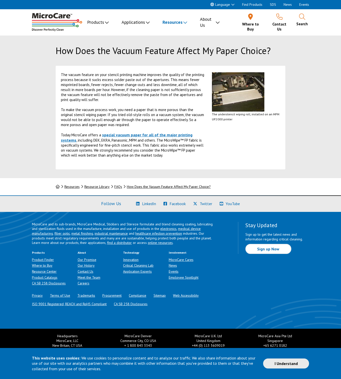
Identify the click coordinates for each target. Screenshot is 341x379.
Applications (133, 22)
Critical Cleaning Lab (138, 265)
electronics (168, 228)
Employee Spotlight (183, 277)
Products (95, 22)
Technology (131, 252)
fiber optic (62, 233)
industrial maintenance (111, 233)
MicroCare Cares (181, 259)
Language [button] (222, 4)
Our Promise (87, 259)
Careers (83, 283)
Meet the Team (89, 277)
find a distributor (119, 242)
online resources (160, 242)
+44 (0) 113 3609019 (208, 345)
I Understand (286, 363)
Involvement (177, 252)
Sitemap (160, 295)
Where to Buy (42, 265)
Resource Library (97, 186)
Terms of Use (60, 295)
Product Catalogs (44, 277)
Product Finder (43, 259)
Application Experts (137, 271)
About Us (205, 22)
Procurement (112, 295)
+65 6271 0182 (275, 345)
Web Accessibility (186, 295)
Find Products (252, 4)
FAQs (118, 186)
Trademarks (86, 295)
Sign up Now (268, 248)
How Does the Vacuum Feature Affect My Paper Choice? (169, 186)
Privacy (37, 295)
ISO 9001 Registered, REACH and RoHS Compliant (69, 304)
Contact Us (85, 271)
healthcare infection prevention (158, 233)
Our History (86, 265)
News (288, 4)
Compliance (137, 295)
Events (304, 4)
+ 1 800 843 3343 (138, 345)
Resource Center (44, 271)
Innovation (131, 259)
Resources (172, 22)
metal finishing (82, 233)
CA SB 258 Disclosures (49, 283)
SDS (273, 4)
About (82, 252)
